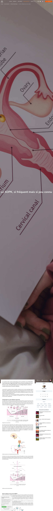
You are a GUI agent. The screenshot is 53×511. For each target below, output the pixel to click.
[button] (6, 504)
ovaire (46, 405)
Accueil (10, 1)
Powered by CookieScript (6, 509)
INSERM (43, 405)
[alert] (6, 503)
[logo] (2, 1)
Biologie (44, 401)
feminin (41, 403)
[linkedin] (47, 394)
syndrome (45, 403)
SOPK (38, 403)
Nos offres (20, 1)
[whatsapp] (41, 396)
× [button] (11, 496)
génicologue (38, 405)
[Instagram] (39, 1)
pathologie (49, 403)
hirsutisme (49, 405)
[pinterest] (45, 396)
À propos (14, 1)
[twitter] (45, 394)
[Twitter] (40, 1)
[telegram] (47, 396)
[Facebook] (37, 1)
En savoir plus (7, 502)
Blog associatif (26, 1)
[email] (41, 394)
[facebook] (43, 394)
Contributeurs (49, 1)
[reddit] (43, 396)
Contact (32, 1)
